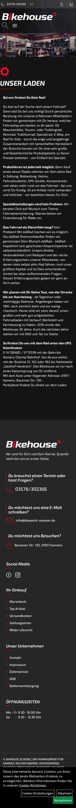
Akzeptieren (63, 800)
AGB (13, 679)
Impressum (18, 664)
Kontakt (15, 657)
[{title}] (62, 4)
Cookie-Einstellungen (38, 793)
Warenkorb (18, 601)
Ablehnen (65, 793)
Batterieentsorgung (24, 686)
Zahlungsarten (20, 623)
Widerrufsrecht (21, 630)
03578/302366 (16, 4)
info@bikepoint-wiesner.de (35, 520)
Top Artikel (17, 608)
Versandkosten (21, 616)
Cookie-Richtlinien (32, 785)
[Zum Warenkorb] (71, 4)
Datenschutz (19, 671)
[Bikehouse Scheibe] (29, 16)
